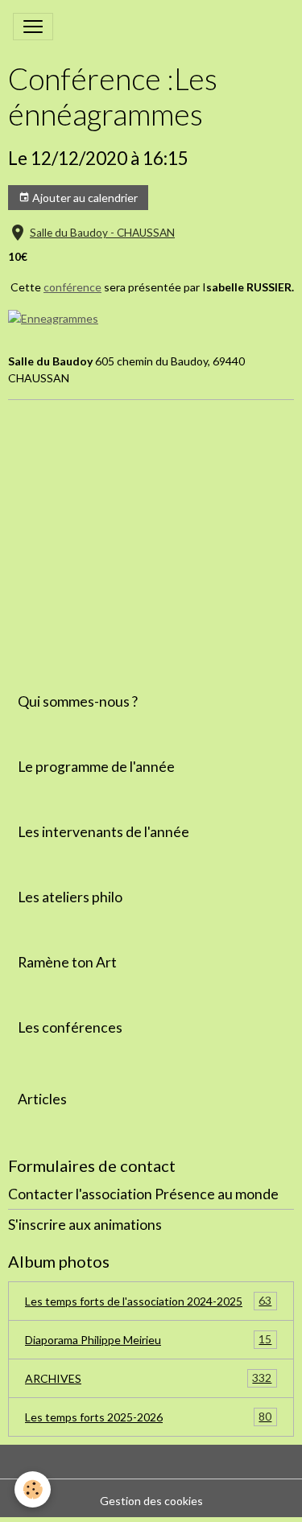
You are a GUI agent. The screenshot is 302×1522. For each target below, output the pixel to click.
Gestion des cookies (151, 1501)
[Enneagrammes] (53, 317)
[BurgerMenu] (33, 26)
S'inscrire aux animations (85, 1224)
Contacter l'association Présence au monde (143, 1194)
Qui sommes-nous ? (78, 701)
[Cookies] (32, 1489)
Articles (42, 1099)
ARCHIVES (148, 1378)
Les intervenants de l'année (103, 831)
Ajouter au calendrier (84, 197)
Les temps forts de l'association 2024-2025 (148, 1300)
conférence (72, 287)
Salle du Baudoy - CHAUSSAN (102, 232)
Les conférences (70, 1027)
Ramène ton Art (67, 962)
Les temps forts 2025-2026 (148, 1416)
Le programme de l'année (96, 766)
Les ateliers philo (70, 897)
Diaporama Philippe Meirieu (148, 1339)
